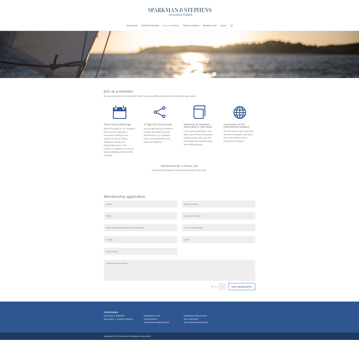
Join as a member (171, 26)
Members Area (210, 26)
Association (132, 26)
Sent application (241, 287)
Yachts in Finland (191, 26)
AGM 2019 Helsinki (150, 26)
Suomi (223, 26)
